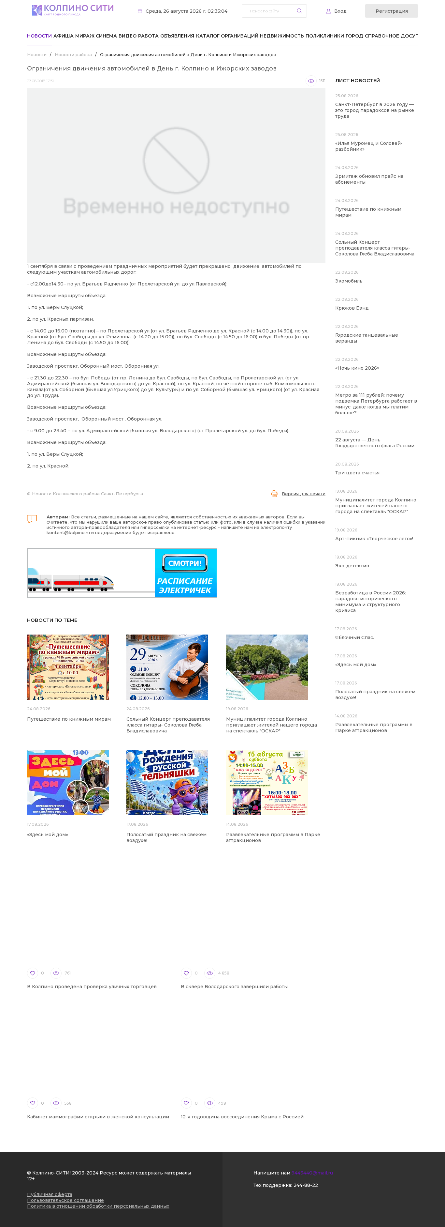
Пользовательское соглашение (65, 1200)
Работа (148, 36)
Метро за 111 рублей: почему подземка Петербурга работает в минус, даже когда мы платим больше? (376, 404)
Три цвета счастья (357, 473)
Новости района (73, 54)
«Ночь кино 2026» (357, 368)
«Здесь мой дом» (47, 834)
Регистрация (392, 11)
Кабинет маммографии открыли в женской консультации (98, 1117)
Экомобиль (349, 281)
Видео (127, 36)
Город (354, 36)
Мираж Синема (96, 36)
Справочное (382, 36)
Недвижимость (282, 36)
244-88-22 (306, 1185)
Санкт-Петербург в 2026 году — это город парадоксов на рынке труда (374, 110)
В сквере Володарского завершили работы (234, 986)
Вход (340, 11)
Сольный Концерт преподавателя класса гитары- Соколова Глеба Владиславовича (168, 725)
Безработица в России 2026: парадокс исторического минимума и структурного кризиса (370, 601)
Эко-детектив (352, 566)
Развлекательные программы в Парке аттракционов (373, 727)
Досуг (409, 36)
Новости (39, 36)
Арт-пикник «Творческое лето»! (374, 539)
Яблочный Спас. (355, 637)
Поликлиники (325, 36)
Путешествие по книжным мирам (69, 719)
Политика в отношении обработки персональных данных (98, 1206)
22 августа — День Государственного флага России (374, 443)
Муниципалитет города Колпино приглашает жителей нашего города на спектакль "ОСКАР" (271, 725)
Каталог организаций (227, 36)
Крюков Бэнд (352, 308)
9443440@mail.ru (312, 1173)
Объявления (177, 36)
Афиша (63, 36)
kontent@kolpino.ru (68, 532)
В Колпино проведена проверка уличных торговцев (92, 986)
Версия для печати (303, 493)
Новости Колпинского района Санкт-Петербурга (87, 493)
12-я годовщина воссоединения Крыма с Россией (242, 1117)
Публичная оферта (49, 1194)
